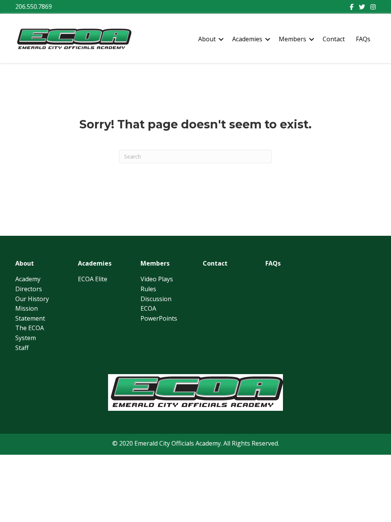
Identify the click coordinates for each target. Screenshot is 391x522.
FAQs (363, 39)
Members (292, 39)
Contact (334, 39)
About (207, 39)
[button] (221, 39)
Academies (247, 39)
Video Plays (157, 279)
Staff (22, 348)
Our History (32, 299)
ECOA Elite (92, 279)
